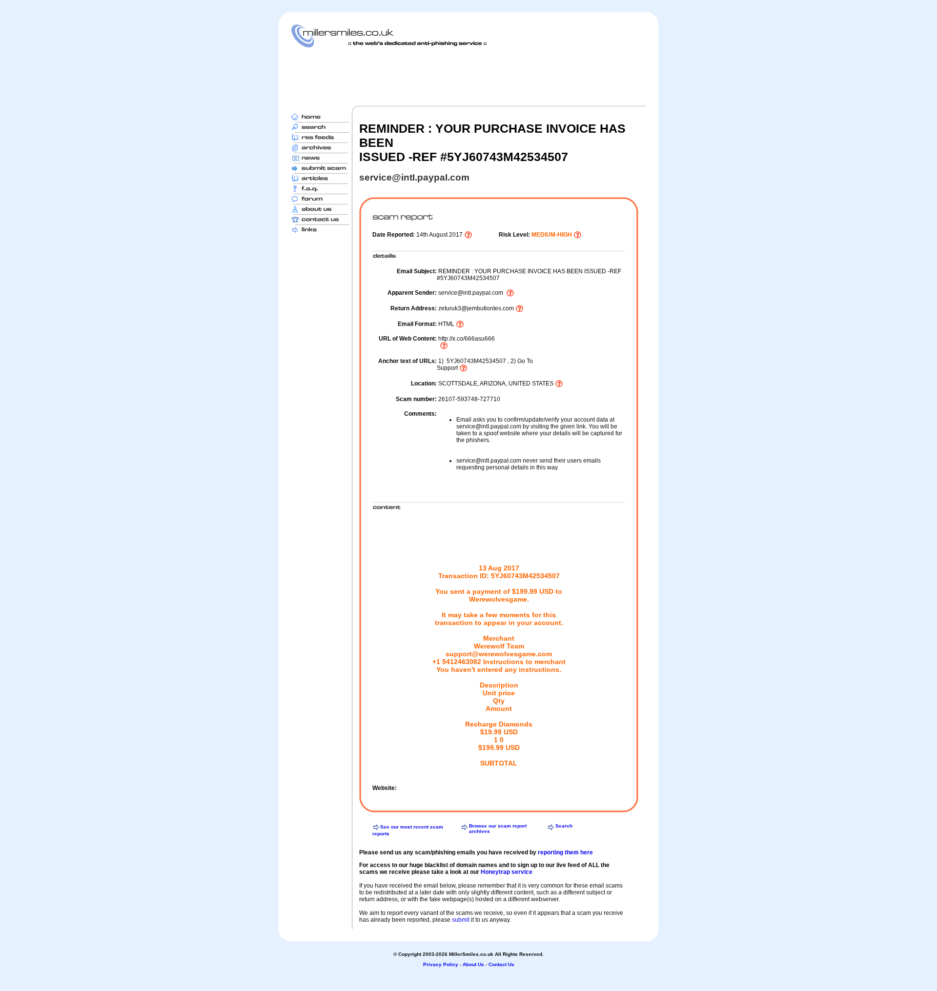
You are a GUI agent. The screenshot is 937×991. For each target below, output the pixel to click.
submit (460, 919)
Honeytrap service (506, 872)
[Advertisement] (468, 77)
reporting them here (565, 852)
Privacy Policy (440, 964)
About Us (473, 964)
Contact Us (501, 964)
